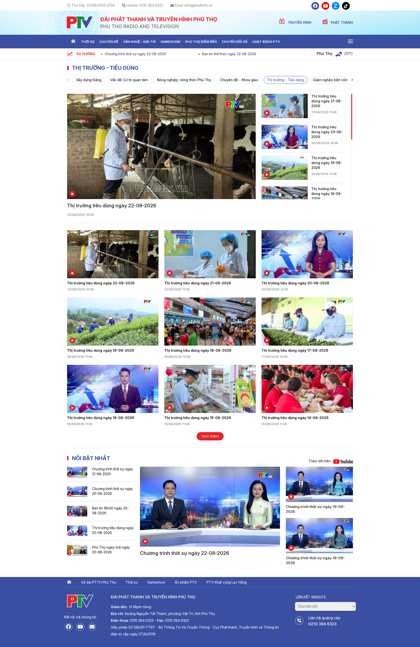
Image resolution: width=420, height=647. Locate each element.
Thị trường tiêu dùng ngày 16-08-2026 (100, 418)
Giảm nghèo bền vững (331, 80)
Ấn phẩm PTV (186, 582)
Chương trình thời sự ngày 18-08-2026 (315, 560)
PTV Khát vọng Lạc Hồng (227, 582)
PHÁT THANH (342, 22)
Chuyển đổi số (234, 42)
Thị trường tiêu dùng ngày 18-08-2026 (326, 194)
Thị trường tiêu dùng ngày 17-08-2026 (295, 350)
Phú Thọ (324, 53)
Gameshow (170, 42)
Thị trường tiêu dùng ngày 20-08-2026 (327, 132)
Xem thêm (210, 436)
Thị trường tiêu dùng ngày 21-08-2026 (326, 101)
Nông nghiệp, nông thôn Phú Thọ (184, 80)
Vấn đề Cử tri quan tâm (129, 80)
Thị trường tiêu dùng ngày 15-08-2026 (197, 418)
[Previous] (68, 80)
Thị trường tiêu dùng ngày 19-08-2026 (326, 163)
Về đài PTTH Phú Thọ (98, 582)
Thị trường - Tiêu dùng (285, 80)
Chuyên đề (108, 42)
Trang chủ (73, 41)
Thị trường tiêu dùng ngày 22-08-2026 (111, 206)
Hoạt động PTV (266, 42)
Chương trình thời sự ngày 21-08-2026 (112, 471)
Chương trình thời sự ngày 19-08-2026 (315, 509)
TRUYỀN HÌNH (300, 22)
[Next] (352, 80)
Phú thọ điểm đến (201, 42)
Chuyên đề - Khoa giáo (239, 80)
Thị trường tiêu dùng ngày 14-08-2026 (295, 418)
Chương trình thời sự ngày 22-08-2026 (135, 54)
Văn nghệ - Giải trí (139, 42)
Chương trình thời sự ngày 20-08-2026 (112, 491)
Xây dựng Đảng (88, 80)
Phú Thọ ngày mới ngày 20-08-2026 (111, 549)
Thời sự (88, 42)
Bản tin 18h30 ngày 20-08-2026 (110, 510)
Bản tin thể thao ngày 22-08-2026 (229, 54)
